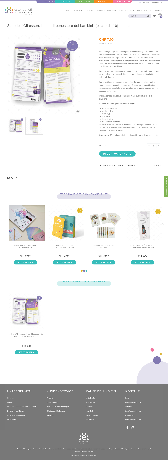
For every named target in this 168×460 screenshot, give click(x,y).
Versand (50, 398)
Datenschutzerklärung (15, 411)
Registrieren (48, 2)
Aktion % (89, 407)
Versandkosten (52, 402)
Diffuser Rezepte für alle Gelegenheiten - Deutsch (64, 246)
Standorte (122, 2)
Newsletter (90, 411)
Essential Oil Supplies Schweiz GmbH (22, 407)
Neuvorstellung (92, 415)
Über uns (10, 398)
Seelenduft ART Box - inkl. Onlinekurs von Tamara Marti (25, 246)
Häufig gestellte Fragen (56, 411)
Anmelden (65, 2)
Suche (148, 16)
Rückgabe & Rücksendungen (58, 407)
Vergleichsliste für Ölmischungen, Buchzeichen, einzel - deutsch (143, 246)
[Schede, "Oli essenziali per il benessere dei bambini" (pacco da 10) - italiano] (26, 313)
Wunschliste (90, 402)
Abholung (50, 415)
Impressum (11, 420)
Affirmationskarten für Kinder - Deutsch (103, 246)
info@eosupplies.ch (152, 2)
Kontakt (102, 2)
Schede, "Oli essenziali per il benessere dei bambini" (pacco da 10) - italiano (70, 26)
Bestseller (90, 420)
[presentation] (5, 225)
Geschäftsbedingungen (16, 415)
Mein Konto (84, 2)
